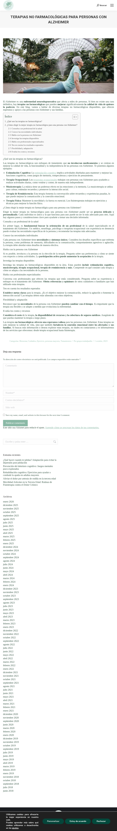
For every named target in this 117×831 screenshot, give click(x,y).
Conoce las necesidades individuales (27, 132)
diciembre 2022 (10, 630)
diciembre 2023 (10, 588)
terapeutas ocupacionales (45, 179)
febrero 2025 (9, 540)
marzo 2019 (8, 766)
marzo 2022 (8, 662)
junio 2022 (8, 651)
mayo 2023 (8, 613)
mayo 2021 (8, 696)
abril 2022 (8, 658)
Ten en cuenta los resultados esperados (27, 145)
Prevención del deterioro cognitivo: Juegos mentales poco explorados (28, 467)
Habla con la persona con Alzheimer (26, 135)
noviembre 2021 (11, 676)
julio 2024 (8, 564)
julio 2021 (8, 689)
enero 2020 (8, 735)
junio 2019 (8, 756)
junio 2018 (8, 790)
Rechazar (101, 821)
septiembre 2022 (11, 641)
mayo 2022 (8, 655)
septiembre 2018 (11, 784)
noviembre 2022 (11, 634)
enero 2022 (8, 669)
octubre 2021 (9, 679)
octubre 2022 (9, 637)
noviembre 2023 (11, 592)
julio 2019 (8, 752)
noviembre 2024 (11, 550)
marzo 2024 (8, 578)
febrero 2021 (9, 707)
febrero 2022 (9, 665)
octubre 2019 (9, 745)
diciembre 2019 (10, 738)
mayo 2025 (8, 529)
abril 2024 (8, 574)
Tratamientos (66, 341)
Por (83, 341)
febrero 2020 (9, 731)
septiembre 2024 (11, 557)
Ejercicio (40, 341)
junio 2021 (8, 693)
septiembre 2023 (11, 599)
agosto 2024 (9, 561)
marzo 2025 (8, 536)
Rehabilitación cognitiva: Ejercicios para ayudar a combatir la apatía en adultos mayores (27, 473)
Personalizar (53, 821)
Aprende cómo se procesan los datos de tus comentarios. (72, 427)
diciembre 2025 (10, 505)
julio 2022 (8, 648)
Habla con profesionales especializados (28, 142)
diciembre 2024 (10, 547)
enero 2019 (8, 773)
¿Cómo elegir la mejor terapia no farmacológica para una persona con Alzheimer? (42, 125)
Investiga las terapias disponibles (25, 138)
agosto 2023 (9, 602)
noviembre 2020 (11, 717)
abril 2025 (8, 533)
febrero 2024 (9, 581)
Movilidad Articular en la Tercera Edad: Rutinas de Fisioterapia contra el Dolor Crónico (27, 483)
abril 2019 (8, 763)
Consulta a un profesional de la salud (27, 128)
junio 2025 (8, 526)
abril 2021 (8, 700)
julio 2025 (8, 522)
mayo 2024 (8, 571)
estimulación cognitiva (45, 172)
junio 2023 (8, 609)
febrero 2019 (9, 770)
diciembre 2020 (10, 714)
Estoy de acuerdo (78, 821)
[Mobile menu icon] (112, 5)
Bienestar (23, 341)
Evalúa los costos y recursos (23, 152)
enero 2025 (8, 543)
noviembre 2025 (11, 508)
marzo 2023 (8, 620)
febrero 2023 (9, 623)
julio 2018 (8, 787)
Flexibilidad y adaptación (22, 148)
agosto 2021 (9, 686)
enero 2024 (8, 585)
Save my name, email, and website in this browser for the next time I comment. (38, 415)
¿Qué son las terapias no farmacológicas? (24, 121)
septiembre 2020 (11, 721)
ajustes (15, 828)
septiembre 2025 (11, 515)
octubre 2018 (9, 780)
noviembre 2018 (11, 777)
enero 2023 (8, 627)
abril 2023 (8, 616)
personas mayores (52, 341)
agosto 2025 (9, 519)
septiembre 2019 (11, 749)
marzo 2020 (8, 728)
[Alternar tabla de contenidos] (73, 117)
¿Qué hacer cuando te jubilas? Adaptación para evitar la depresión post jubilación (29, 461)
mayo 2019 (8, 759)
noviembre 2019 (11, 742)
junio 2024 (8, 568)
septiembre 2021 (11, 682)
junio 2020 (8, 724)
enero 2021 (8, 710)
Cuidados (32, 341)
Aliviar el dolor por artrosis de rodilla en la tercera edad (29, 478)
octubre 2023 (9, 595)
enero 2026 (8, 501)
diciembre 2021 (10, 672)
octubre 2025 (9, 512)
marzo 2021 (8, 703)
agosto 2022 (9, 644)
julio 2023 (8, 606)
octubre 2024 (9, 554)
